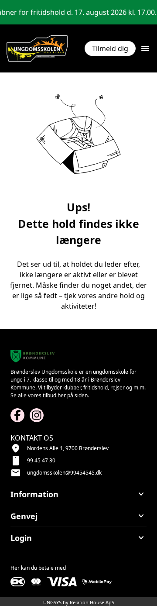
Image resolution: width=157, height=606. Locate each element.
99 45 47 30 (41, 460)
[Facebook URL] (17, 415)
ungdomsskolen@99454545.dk (64, 472)
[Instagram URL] (37, 415)
